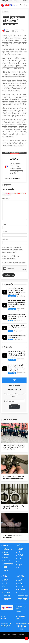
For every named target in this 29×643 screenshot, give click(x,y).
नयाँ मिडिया (7, 31)
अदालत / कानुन (12, 296)
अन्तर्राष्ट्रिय (7, 561)
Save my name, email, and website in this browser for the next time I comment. (12, 250)
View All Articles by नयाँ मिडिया (12, 178)
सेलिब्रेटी (20, 549)
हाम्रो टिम (21, 584)
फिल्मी (20, 559)
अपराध (10, 320)
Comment (6, 198)
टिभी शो (20, 555)
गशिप (19, 552)
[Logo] (8, 5)
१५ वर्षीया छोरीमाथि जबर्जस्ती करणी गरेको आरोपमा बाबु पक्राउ (16, 337)
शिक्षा (5, 567)
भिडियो (6, 580)
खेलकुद (6, 558)
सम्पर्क (20, 580)
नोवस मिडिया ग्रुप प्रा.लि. (20, 607)
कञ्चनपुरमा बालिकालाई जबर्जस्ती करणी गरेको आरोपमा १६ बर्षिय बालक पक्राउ (17, 327)
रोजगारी (6, 590)
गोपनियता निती (23, 596)
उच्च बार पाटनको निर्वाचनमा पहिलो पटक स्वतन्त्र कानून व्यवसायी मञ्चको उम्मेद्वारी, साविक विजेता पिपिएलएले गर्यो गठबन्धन (16, 304)
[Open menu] (26, 5)
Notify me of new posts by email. (15, 262)
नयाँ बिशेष (7, 593)
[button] (21, 5)
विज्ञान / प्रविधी (8, 564)
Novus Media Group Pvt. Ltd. (18, 635)
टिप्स (5, 587)
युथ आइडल (7, 599)
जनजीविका (6, 12)
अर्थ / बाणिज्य (8, 549)
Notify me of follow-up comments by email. (10, 257)
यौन (19, 568)
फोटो (5, 584)
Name (4, 224)
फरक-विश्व (7, 596)
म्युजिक (20, 565)
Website (5, 239)
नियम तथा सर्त (22, 593)
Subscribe (14, 407)
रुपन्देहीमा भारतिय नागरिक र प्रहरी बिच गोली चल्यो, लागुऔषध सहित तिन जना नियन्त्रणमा (17, 317)
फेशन (19, 562)
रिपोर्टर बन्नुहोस (22, 599)
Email (4, 231)
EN (17, 5)
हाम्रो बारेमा (21, 590)
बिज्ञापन (20, 587)
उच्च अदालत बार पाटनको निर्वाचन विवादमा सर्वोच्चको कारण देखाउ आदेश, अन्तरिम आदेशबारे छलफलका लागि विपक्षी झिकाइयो (17, 291)
